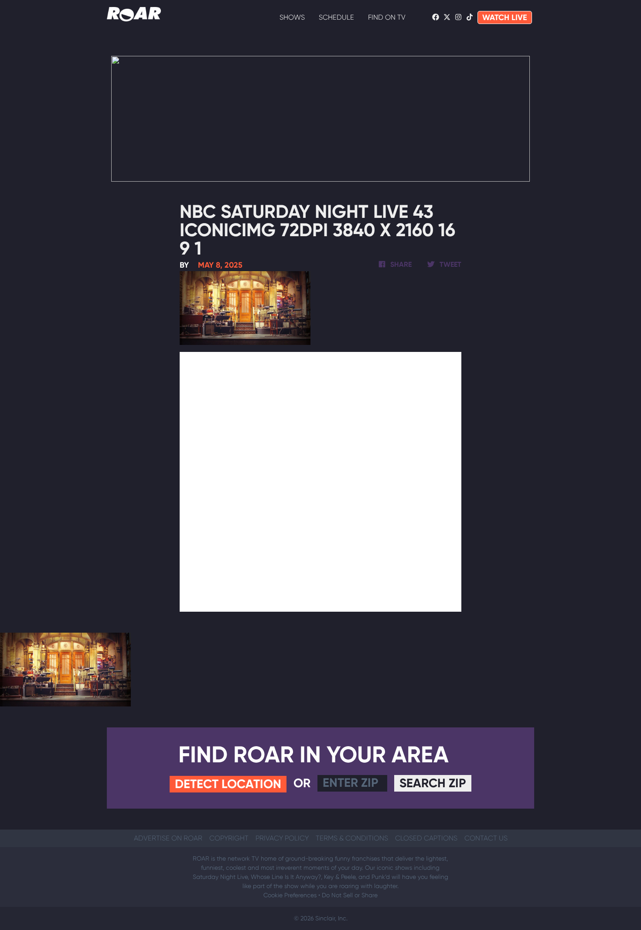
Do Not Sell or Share (350, 895)
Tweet (449, 264)
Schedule (336, 17)
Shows (292, 17)
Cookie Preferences (290, 895)
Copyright (229, 838)
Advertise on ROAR (168, 838)
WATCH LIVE (504, 17)
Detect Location (228, 784)
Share (400, 264)
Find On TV (387, 17)
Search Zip (432, 783)
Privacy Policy (282, 838)
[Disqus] (320, 480)
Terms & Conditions (352, 838)
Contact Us (486, 838)
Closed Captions (426, 838)
